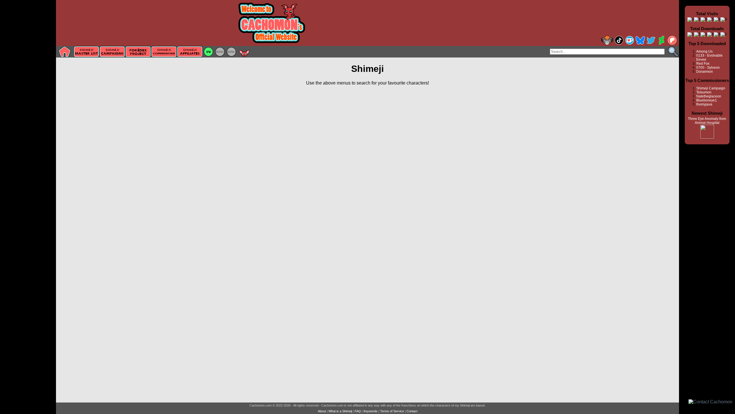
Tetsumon (703, 92)
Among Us (704, 51)
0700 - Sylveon (708, 68)
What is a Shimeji (340, 411)
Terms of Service (392, 411)
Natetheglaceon (708, 96)
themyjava (704, 104)
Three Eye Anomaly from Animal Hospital (707, 121)
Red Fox (702, 64)
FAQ (358, 411)
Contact (412, 411)
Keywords (370, 411)
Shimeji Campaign (710, 88)
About (322, 411)
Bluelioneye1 (706, 100)
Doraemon (704, 72)
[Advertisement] (28, 91)
